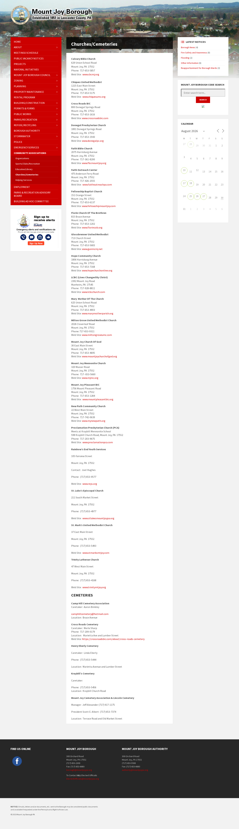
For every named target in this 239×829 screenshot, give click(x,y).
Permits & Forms (24, 108)
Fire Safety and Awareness (194, 52)
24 (184, 196)
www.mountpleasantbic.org (97, 399)
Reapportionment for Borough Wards (199, 68)
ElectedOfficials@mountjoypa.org (82, 778)
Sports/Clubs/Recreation (27, 163)
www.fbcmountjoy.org (94, 163)
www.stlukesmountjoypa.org (98, 518)
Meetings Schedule (26, 52)
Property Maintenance (29, 91)
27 (184, 144)
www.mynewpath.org (93, 420)
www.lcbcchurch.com (93, 292)
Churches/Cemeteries (26, 174)
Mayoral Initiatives (26, 69)
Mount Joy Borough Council (32, 75)
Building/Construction (29, 102)
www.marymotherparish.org (97, 313)
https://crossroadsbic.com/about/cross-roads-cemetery (113, 639)
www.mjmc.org (90, 377)
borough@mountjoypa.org (79, 769)
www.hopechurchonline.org (97, 270)
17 (184, 183)
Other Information (189, 63)
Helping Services (23, 179)
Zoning (18, 80)
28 (190, 144)
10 (184, 170)
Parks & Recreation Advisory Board (32, 194)
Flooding (185, 57)
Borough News (188, 47)
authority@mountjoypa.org (135, 769)
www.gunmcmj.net (92, 249)
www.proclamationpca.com (97, 442)
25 (190, 196)
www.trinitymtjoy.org (94, 587)
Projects (20, 64)
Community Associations (30, 153)
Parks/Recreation (25, 119)
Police (18, 142)
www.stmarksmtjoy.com (95, 552)
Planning (20, 86)
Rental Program (24, 97)
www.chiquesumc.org (94, 96)
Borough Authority (27, 130)
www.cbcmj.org (90, 74)
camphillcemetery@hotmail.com (89, 614)
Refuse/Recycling (25, 125)
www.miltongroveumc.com (97, 334)
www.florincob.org (92, 227)
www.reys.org (89, 483)
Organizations (22, 158)
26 (197, 196)
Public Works (22, 114)
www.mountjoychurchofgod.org (99, 356)
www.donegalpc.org (93, 140)
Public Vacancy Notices (29, 58)
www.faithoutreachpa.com (97, 184)
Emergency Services (26, 147)
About (18, 47)
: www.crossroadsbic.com (94, 118)
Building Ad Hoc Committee (31, 201)
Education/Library (24, 169)
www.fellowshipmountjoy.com (99, 206)
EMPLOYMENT (22, 187)
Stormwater (22, 136)
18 (190, 183)
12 (197, 170)
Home (17, 41)
